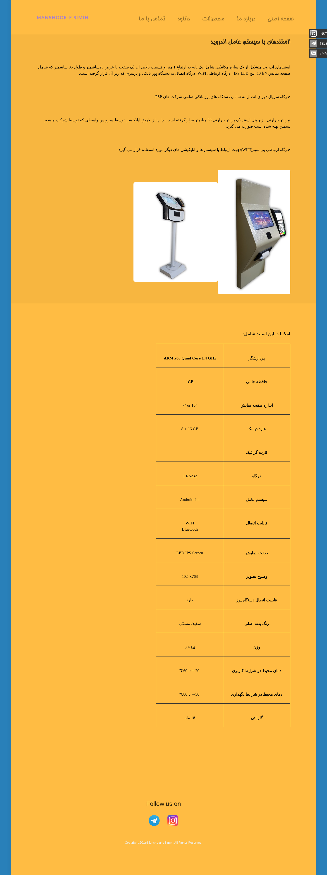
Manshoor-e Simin (63, 17)
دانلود (183, 19)
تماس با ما (152, 19)
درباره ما (245, 19)
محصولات (213, 19)
